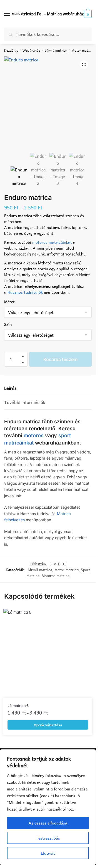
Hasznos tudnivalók (25, 292)
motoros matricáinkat (52, 242)
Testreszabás (48, 838)
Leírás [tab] (10, 387)
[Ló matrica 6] (47, 653)
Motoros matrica (55, 576)
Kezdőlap (11, 50)
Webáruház (31, 50)
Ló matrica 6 (18, 705)
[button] (84, 64)
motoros (34, 435)
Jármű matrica (56, 50)
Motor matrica (82, 50)
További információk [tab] (24, 402)
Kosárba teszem (60, 359)
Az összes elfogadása (48, 823)
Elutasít (48, 853)
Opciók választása (48, 725)
